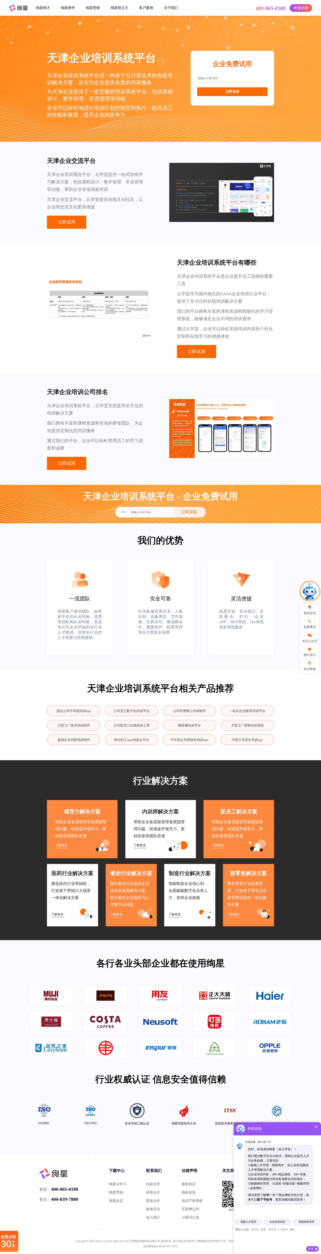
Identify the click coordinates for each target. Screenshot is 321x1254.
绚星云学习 (117, 1184)
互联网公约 (190, 1209)
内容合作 (153, 1184)
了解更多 (61, 845)
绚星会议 (116, 1201)
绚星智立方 (119, 8)
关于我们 (171, 8)
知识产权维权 (192, 1201)
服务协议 (189, 1184)
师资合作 (153, 1192)
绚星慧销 (93, 8)
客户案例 (146, 8)
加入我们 (153, 1217)
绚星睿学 (68, 8)
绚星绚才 (43, 8)
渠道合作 (153, 1201)
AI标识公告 (190, 1217)
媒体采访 (153, 1209)
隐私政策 (189, 1192)
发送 (311, 1248)
